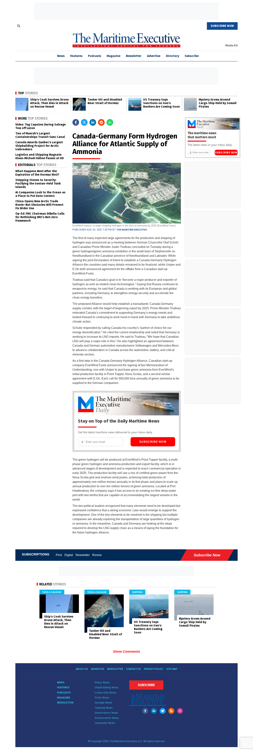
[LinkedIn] (154, 711)
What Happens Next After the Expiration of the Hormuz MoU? (37, 172)
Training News (104, 707)
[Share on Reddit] (101, 122)
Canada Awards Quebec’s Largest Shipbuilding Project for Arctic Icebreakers (39, 145)
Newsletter (134, 56)
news (61, 56)
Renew (97, 555)
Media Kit (231, 45)
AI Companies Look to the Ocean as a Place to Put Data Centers (40, 194)
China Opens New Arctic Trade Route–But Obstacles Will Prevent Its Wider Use (39, 204)
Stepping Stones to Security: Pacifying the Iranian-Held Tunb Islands (38, 183)
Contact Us (133, 669)
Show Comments (126, 651)
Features (76, 56)
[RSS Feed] (171, 711)
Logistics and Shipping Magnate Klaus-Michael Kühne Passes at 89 (39, 156)
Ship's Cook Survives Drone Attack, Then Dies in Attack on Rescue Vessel (49, 103)
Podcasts (94, 56)
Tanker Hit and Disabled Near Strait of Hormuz (105, 101)
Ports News (102, 697)
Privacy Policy (153, 669)
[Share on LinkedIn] (92, 122)
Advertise (153, 56)
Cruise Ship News (105, 692)
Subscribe (192, 56)
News (60, 682)
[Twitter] (163, 711)
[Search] (18, 26)
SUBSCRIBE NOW (222, 26)
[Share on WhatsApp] (109, 122)
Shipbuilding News (106, 687)
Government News (106, 712)
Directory (172, 56)
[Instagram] (180, 711)
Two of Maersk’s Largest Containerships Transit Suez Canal (40, 135)
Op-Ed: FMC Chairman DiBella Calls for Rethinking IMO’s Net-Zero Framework (39, 217)
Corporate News (105, 723)
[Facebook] (145, 711)
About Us (82, 669)
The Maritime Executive (131, 229)
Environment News (107, 718)
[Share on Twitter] (84, 122)
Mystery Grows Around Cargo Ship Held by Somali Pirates (218, 103)
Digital (68, 555)
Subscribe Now (152, 441)
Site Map (171, 669)
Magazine (113, 56)
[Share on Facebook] (75, 122)
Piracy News (102, 682)
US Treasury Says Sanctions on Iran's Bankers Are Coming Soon (161, 103)
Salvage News (103, 702)
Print (59, 555)
